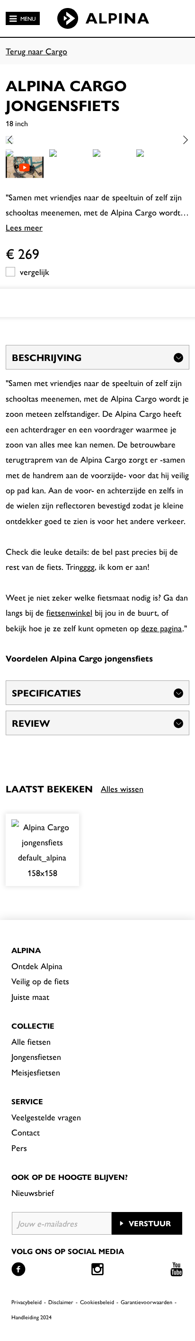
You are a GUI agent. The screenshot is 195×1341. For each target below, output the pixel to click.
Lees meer (24, 227)
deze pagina (161, 628)
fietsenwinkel (69, 612)
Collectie (32, 1025)
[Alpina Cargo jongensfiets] (42, 850)
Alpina (26, 950)
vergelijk (34, 271)
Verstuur (150, 1223)
